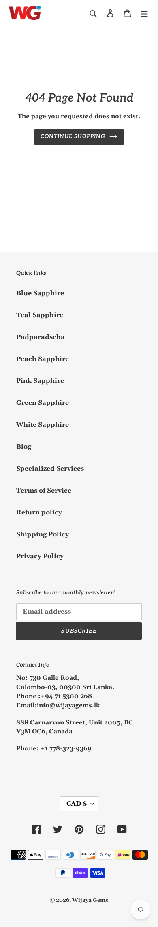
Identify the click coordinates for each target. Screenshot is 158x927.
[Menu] (144, 13)
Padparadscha (40, 337)
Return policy (39, 512)
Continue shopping (73, 136)
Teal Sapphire (39, 315)
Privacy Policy (40, 556)
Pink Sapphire (40, 381)
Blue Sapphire (40, 293)
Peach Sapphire (42, 359)
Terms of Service (43, 490)
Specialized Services (50, 469)
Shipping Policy (42, 534)
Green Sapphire (42, 403)
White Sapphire (42, 425)
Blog (23, 447)
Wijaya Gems (90, 900)
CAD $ (76, 804)
